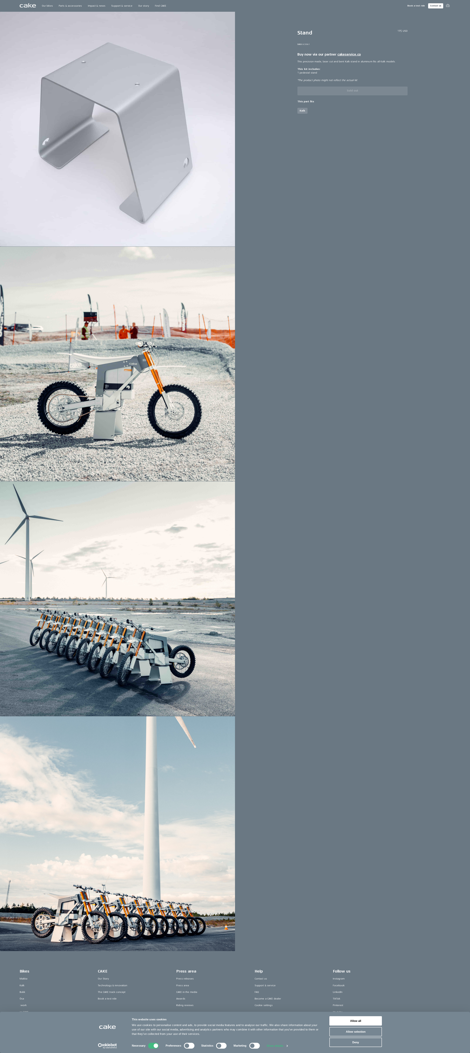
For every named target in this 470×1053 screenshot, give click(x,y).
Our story (143, 5)
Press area (182, 985)
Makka (24, 978)
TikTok (336, 998)
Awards (180, 998)
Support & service (121, 5)
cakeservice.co (349, 54)
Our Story (103, 978)
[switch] (189, 1046)
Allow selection (356, 1031)
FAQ (257, 992)
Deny (355, 1042)
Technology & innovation (112, 985)
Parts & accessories (70, 5)
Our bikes (47, 5)
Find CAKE (160, 5)
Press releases (185, 978)
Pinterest (338, 1005)
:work (23, 1005)
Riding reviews (185, 1005)
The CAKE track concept (111, 992)
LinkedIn (337, 992)
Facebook (339, 985)
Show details (275, 1045)
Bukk (22, 992)
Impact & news (97, 5)
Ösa (22, 998)
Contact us (435, 6)
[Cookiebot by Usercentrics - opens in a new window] (107, 1046)
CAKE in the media (186, 992)
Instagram (339, 978)
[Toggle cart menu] (448, 6)
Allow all (355, 1020)
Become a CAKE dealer (268, 998)
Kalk (22, 985)
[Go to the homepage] (28, 5)
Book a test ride (416, 6)
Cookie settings (264, 1005)
